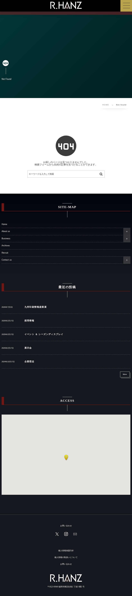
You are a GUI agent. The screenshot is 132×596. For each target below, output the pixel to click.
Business (6, 238)
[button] (66, 457)
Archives (6, 245)
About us (6, 231)
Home (4, 224)
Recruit (6, 253)
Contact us (7, 260)
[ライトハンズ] (66, 5)
